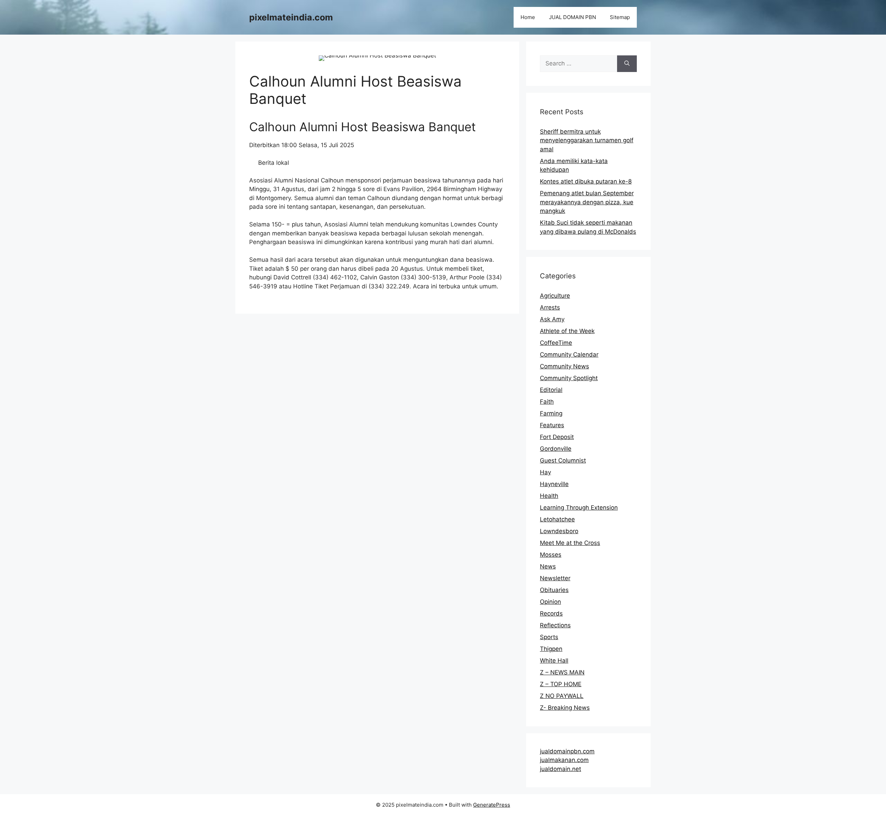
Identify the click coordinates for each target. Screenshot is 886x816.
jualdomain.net (560, 768)
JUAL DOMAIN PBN (572, 17)
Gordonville (555, 448)
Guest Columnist (563, 460)
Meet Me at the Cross (570, 542)
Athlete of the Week (567, 331)
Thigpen (551, 648)
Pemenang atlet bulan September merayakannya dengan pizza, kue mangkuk (587, 202)
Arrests (550, 307)
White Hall (554, 660)
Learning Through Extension (579, 507)
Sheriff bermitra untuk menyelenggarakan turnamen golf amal (586, 140)
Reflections (555, 625)
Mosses (550, 554)
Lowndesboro (559, 531)
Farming (551, 413)
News (548, 566)
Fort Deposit (557, 436)
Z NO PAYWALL (562, 695)
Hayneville (554, 484)
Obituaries (554, 589)
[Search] (627, 63)
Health (549, 495)
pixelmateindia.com (291, 17)
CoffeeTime (556, 342)
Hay (545, 472)
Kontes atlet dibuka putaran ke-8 (586, 181)
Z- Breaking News (565, 707)
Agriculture (555, 295)
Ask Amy (552, 319)
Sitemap (620, 17)
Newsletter (555, 578)
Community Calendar (569, 354)
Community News (564, 366)
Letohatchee (557, 519)
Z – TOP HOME (560, 684)
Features (552, 425)
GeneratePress (491, 804)
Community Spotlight (569, 378)
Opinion (550, 601)
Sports (549, 637)
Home (528, 17)
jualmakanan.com (564, 759)
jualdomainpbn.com (567, 751)
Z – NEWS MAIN (562, 672)
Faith (547, 401)
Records (551, 613)
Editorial (551, 389)
